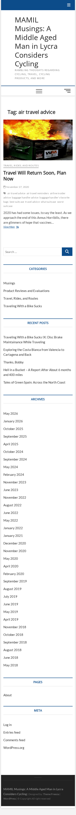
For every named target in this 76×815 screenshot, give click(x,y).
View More (12, 227)
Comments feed (14, 740)
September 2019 (15, 581)
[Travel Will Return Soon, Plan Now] (38, 140)
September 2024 (15, 459)
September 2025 (15, 436)
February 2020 (13, 574)
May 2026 (10, 413)
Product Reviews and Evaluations (26, 291)
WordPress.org (13, 747)
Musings (9, 283)
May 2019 (10, 612)
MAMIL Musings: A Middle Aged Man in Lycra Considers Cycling (36, 41)
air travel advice (16, 193)
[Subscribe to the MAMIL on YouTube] (38, 777)
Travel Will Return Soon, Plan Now (34, 175)
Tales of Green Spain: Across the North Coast (34, 382)
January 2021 (13, 535)
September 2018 (15, 642)
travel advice (32, 201)
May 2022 (10, 520)
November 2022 (14, 497)
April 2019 (10, 619)
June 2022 (10, 513)
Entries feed (11, 732)
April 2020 (10, 566)
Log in (7, 725)
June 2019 (10, 604)
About (7, 695)
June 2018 (10, 657)
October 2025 (13, 429)
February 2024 (13, 474)
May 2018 (10, 665)
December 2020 (14, 543)
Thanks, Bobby (13, 362)
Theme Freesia (51, 794)
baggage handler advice (25, 197)
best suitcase (17, 201)
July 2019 (10, 596)
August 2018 (12, 650)
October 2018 (13, 634)
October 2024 (13, 452)
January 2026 (13, 421)
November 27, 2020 (17, 186)
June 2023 (10, 490)
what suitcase (48, 201)
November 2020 (14, 551)
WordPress (9, 798)
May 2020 (10, 558)
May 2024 (10, 467)
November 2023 (14, 482)
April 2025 (10, 444)
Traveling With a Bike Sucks (22, 306)
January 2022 (13, 528)
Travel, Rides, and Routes (21, 165)
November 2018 (14, 627)
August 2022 (12, 505)
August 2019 (12, 589)
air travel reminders (38, 193)
